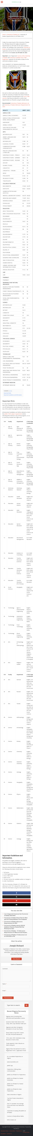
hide (11, 390)
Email (4, 990)
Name (4, 984)
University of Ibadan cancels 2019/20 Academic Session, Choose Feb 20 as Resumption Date (14, 927)
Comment (5, 968)
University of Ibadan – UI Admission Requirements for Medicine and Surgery (15, 931)
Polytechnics (19, 1131)
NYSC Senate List (11, 1120)
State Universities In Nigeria (14, 1094)
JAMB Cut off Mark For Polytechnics (16, 1074)
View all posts (16, 959)
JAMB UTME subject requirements (13, 414)
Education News (5, 1131)
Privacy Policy (26, 1132)
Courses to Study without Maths (15, 1116)
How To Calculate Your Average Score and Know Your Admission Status (15, 1105)
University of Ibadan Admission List (20, 103)
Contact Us (9, 1133)
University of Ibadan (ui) (13, 34)
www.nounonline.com (12, 1062)
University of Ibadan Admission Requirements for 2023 (13, 922)
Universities (12, 1131)
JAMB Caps (10, 1065)
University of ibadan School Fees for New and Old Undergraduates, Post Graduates (15, 918)
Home (4, 34)
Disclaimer (3, 1133)
